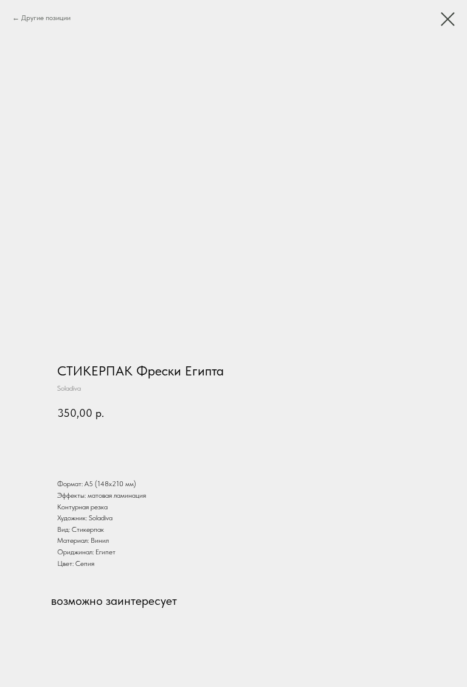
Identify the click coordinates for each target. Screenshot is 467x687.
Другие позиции (46, 17)
